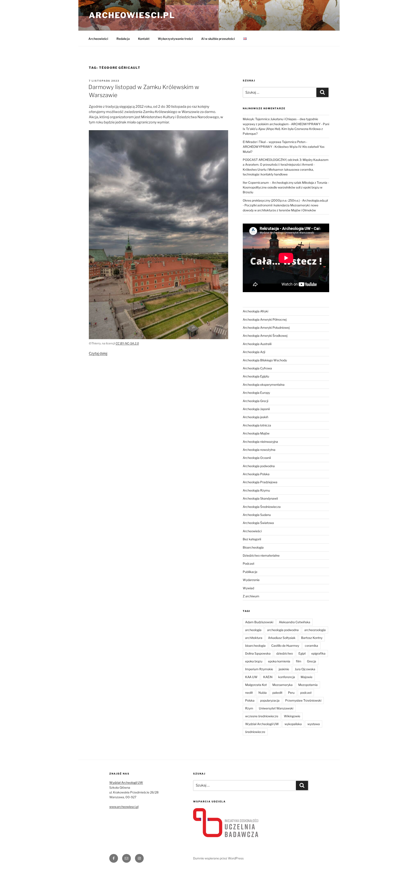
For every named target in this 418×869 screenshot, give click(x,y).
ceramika (311, 645)
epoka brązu (253, 661)
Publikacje (250, 572)
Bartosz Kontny (311, 638)
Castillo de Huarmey (285, 645)
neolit (249, 692)
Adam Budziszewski (259, 622)
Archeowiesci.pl (132, 15)
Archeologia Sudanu (257, 515)
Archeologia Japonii (256, 409)
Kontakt (144, 38)
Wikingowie (292, 716)
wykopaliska (293, 724)
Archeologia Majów (256, 433)
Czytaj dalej (98, 353)
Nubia (262, 692)
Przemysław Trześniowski (303, 700)
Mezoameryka (282, 685)
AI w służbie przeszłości (218, 38)
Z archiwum (251, 596)
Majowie (306, 677)
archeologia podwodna (283, 630)
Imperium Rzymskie (259, 669)
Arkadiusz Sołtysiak (281, 638)
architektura (253, 638)
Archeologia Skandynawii (260, 498)
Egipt (302, 653)
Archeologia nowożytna (259, 449)
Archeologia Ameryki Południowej (266, 327)
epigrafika (318, 653)
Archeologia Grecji (255, 401)
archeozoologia (315, 630)
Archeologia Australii (257, 344)
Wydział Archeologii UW (262, 724)
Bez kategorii (252, 539)
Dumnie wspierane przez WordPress (218, 858)
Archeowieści (98, 38)
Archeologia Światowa (258, 523)
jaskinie (284, 669)
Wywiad (248, 588)
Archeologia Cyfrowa (257, 368)
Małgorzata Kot (256, 685)
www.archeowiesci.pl (123, 806)
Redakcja (123, 38)
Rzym (249, 708)
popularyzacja (270, 700)
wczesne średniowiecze (261, 716)
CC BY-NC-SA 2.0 (127, 343)
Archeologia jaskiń (255, 417)
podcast (306, 692)
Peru (291, 692)
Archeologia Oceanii (257, 458)
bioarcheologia (255, 645)
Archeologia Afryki (255, 311)
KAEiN (268, 677)
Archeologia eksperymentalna (264, 384)
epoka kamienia (279, 661)
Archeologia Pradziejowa (260, 482)
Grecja (311, 661)
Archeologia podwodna (259, 466)
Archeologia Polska (256, 474)
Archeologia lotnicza (257, 425)
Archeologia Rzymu (256, 490)
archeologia (253, 630)
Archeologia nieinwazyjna (260, 441)
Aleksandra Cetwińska (294, 622)
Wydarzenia (251, 580)
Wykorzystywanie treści (175, 38)
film (298, 661)
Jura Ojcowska (305, 669)
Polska (250, 700)
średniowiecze (255, 732)
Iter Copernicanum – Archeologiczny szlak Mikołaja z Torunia (285, 182)
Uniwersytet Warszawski (276, 708)
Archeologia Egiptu (256, 376)
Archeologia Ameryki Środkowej (265, 335)
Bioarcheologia (253, 547)
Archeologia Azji (254, 352)
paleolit (277, 692)
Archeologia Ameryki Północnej (265, 319)
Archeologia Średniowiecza (262, 507)
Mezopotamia (308, 685)
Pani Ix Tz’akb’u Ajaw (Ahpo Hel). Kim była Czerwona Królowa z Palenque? (286, 129)
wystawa (313, 724)
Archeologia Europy (256, 392)
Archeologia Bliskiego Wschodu (265, 360)
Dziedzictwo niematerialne (261, 555)
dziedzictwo (284, 653)
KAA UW (251, 677)
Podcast (248, 563)
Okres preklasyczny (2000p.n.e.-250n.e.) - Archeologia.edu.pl (285, 200)
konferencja (286, 677)
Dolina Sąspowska (258, 653)
